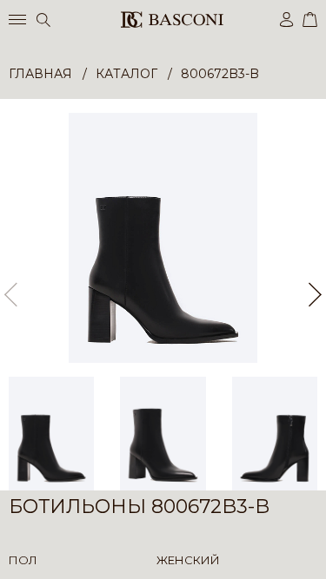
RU (314, 551)
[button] (315, 294)
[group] (163, 238)
